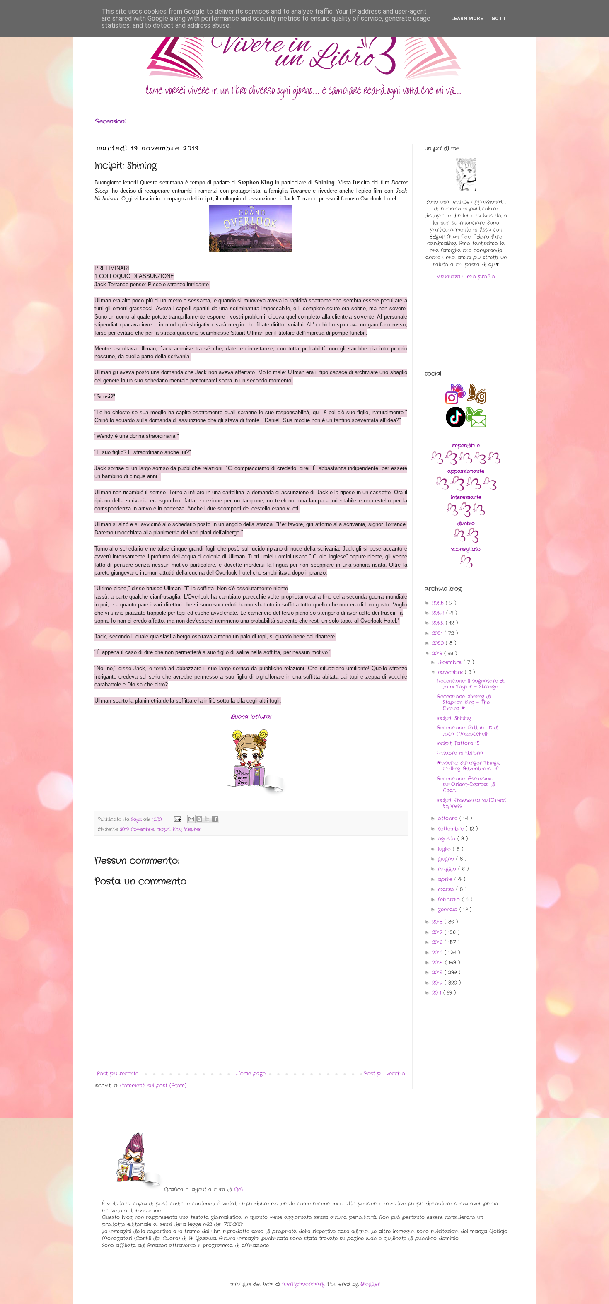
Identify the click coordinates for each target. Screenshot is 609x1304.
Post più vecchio (384, 1073)
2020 (439, 643)
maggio (448, 868)
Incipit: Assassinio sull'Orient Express (471, 803)
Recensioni (110, 121)
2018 (438, 921)
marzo (447, 889)
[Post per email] (177, 819)
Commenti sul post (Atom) (153, 1085)
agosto (447, 838)
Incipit (163, 829)
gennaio (448, 909)
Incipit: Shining (454, 718)
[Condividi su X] (207, 819)
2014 (438, 962)
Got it (500, 19)
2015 (438, 952)
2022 (439, 622)
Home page (251, 1073)
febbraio (450, 899)
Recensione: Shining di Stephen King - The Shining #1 (464, 702)
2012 (438, 982)
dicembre (451, 662)
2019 (438, 653)
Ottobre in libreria (460, 752)
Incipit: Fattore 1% (458, 743)
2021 (438, 633)
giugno (447, 858)
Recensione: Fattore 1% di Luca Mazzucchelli (468, 730)
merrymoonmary (303, 1283)
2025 (439, 602)
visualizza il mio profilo (466, 276)
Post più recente (117, 1073)
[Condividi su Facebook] (215, 819)
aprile (446, 879)
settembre (452, 828)
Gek (238, 1189)
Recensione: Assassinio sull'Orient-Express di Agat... (466, 784)
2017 (438, 932)
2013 (438, 972)
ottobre (448, 818)
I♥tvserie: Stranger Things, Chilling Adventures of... (468, 765)
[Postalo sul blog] (199, 819)
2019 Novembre (137, 829)
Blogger (370, 1283)
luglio (445, 848)
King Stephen (187, 829)
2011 (437, 992)
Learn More (467, 19)
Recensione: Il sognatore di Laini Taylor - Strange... (471, 683)
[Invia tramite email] (191, 819)
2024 (439, 612)
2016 (438, 942)
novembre (451, 672)
